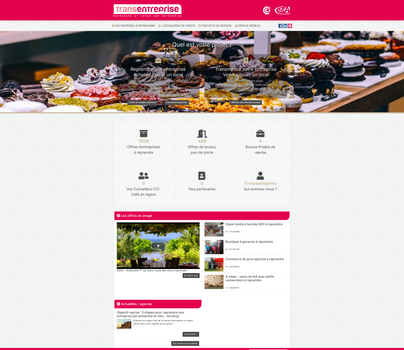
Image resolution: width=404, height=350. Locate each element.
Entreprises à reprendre (135, 25)
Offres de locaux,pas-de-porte (202, 146)
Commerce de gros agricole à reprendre (255, 259)
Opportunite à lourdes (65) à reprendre (254, 224)
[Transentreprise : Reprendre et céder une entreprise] (147, 10)
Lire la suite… (190, 334)
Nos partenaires (202, 186)
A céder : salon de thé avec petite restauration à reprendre (250, 278)
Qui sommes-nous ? (260, 186)
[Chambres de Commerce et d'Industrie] (267, 10)
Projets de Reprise (216, 25)
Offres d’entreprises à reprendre (143, 146)
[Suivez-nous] (280, 26)
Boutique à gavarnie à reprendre (249, 242)
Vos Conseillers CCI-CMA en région (143, 188)
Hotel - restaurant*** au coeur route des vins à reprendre (152, 270)
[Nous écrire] (290, 26)
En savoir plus (191, 275)
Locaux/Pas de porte (178, 25)
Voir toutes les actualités (185, 343)
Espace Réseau (249, 25)
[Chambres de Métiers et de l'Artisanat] (282, 10)
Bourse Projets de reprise (260, 146)
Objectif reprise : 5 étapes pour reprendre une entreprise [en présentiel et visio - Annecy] (150, 314)
